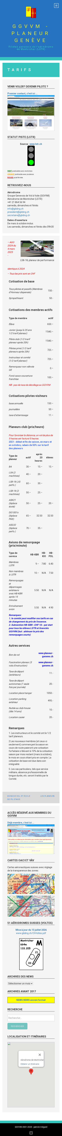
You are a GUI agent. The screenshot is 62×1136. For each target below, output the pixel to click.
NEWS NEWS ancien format (31, 1000)
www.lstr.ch (36, 144)
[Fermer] (40, 1055)
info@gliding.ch (15, 208)
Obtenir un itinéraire (29, 1064)
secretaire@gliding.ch (18, 215)
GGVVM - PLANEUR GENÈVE (31, 33)
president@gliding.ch (18, 212)
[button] (31, 1071)
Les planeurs (48, 796)
